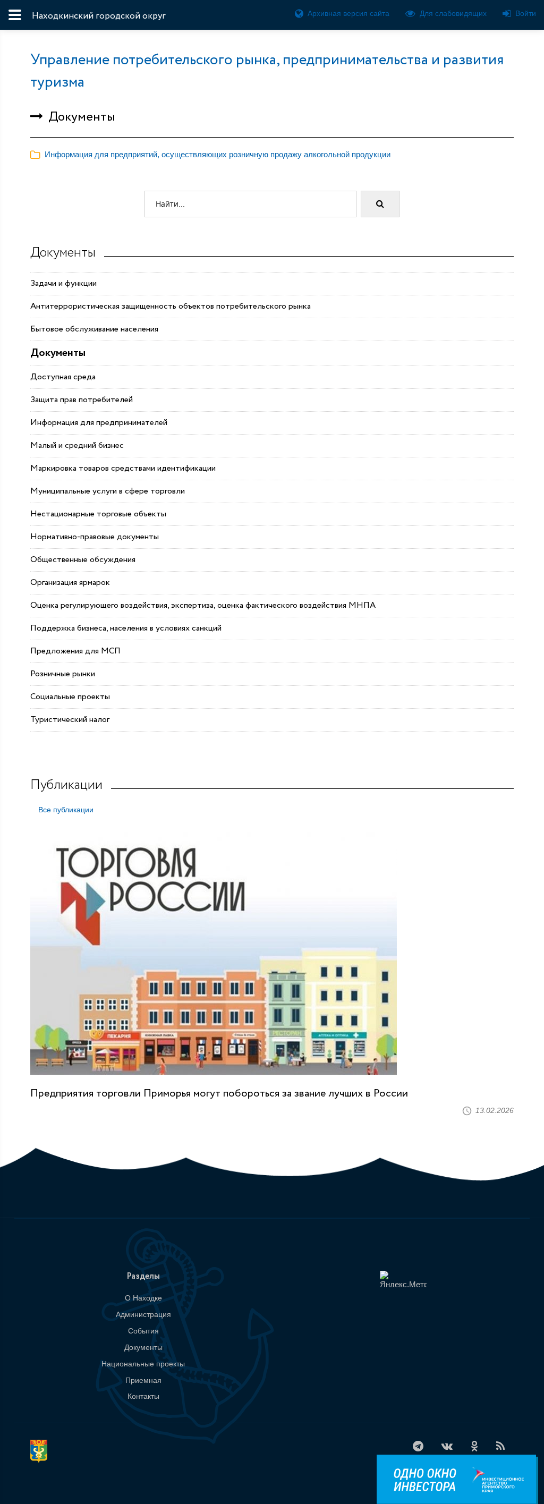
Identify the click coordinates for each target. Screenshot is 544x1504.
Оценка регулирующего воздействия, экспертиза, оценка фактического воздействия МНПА (203, 605)
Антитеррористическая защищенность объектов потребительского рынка (170, 306)
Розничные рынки (62, 674)
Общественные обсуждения (82, 560)
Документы (58, 353)
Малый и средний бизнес (77, 445)
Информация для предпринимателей (98, 423)
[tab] (272, 154)
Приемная (143, 1380)
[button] (210, 154)
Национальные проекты (143, 1363)
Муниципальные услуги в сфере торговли (107, 491)
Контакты (143, 1396)
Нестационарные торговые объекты (98, 514)
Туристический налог (69, 719)
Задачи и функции (63, 283)
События (143, 1331)
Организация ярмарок (70, 582)
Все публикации (66, 809)
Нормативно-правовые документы (94, 537)
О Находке (143, 1298)
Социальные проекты (70, 697)
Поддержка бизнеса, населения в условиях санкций (126, 628)
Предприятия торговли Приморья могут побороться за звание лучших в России (219, 1093)
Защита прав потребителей (81, 400)
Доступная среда (63, 377)
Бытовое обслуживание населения (94, 329)
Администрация (143, 1314)
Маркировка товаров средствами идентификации (123, 468)
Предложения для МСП (75, 651)
